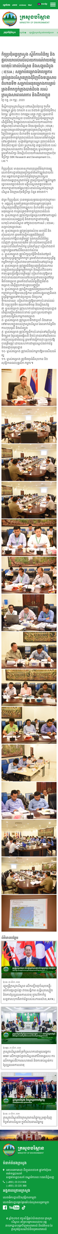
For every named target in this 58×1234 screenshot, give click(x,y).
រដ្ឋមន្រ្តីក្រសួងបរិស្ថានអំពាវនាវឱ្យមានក (44, 32)
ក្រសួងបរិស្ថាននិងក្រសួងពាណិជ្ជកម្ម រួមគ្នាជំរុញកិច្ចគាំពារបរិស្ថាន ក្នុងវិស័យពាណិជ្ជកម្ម (27, 1120)
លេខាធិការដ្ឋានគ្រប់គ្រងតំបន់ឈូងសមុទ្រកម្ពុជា (26, 1202)
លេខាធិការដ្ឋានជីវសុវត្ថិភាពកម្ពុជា (19, 1197)
